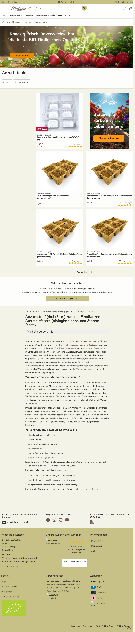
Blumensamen (41, 15)
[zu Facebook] (48, 520)
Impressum (96, 541)
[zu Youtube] (67, 520)
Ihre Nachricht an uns (69, 298)
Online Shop (11, 22)
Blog (4, 582)
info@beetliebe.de (10, 566)
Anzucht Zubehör (55, 15)
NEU (4, 15)
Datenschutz (96, 546)
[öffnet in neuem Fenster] (75, 563)
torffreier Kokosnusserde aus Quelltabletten (77, 344)
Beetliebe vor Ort (9, 587)
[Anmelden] (125, 8)
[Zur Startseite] (21, 9)
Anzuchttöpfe (41, 22)
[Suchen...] (84, 8)
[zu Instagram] (54, 520)
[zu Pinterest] (60, 520)
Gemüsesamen (27, 15)
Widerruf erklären (124, 626)
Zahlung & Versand (10, 597)
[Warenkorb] (131, 8)
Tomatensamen (13, 15)
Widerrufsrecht (8, 592)
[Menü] (3, 8)
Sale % (67, 15)
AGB (93, 551)
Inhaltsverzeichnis (41, 332)
